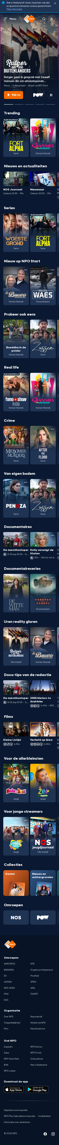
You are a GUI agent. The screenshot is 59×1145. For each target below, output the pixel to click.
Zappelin (8, 1047)
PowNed (34, 976)
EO (5, 976)
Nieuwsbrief (36, 1017)
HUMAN (8, 982)
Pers (6, 1029)
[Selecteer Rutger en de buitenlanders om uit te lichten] (8, 103)
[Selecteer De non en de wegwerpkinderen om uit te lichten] (19, 103)
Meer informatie (14, 9)
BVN (6, 1065)
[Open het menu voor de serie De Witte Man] (26, 577)
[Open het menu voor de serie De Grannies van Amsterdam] (52, 122)
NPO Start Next (11, 1059)
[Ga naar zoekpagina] (44, 19)
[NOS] (16, 917)
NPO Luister (10, 1071)
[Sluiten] (55, 3)
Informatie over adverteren (17, 1122)
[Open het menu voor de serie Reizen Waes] (52, 270)
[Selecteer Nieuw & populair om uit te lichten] (50, 103)
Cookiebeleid (44, 1116)
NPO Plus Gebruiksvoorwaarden (19, 1116)
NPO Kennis (36, 1047)
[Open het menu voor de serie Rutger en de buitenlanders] (26, 630)
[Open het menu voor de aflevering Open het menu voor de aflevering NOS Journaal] (26, 175)
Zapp (6, 1053)
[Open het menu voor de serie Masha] (26, 767)
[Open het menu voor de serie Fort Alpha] (26, 122)
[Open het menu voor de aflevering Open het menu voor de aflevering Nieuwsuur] (52, 175)
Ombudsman (36, 1059)
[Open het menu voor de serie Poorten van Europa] (52, 577)
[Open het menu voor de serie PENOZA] (26, 482)
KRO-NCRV (9, 988)
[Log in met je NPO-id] (52, 19)
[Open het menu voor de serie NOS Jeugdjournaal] (52, 820)
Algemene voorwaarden (16, 1110)
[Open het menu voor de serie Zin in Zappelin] (52, 767)
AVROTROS (9, 964)
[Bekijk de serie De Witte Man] (16, 593)
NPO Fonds (35, 1053)
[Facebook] (45, 1134)
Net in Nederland (38, 1065)
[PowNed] (43, 917)
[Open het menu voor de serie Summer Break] (26, 820)
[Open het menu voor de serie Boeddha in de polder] (26, 323)
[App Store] (13, 1089)
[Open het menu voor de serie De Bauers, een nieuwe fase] (26, 270)
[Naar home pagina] (29, 19)
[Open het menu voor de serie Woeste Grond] (26, 217)
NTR (32, 964)
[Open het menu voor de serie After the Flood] (52, 429)
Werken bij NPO (38, 1023)
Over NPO (8, 1017)
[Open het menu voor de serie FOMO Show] (26, 376)
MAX (6, 994)
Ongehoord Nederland (41, 970)
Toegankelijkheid (12, 1023)
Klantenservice (37, 1029)
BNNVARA (9, 970)
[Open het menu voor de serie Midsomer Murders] (26, 429)
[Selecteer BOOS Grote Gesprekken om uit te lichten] (40, 103)
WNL (32, 988)
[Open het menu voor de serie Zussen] (52, 323)
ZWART (34, 994)
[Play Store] (37, 1089)
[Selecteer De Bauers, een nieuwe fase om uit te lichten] (29, 103)
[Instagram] (53, 1134)
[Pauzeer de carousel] (51, 95)
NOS (6, 1000)
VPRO (33, 982)
